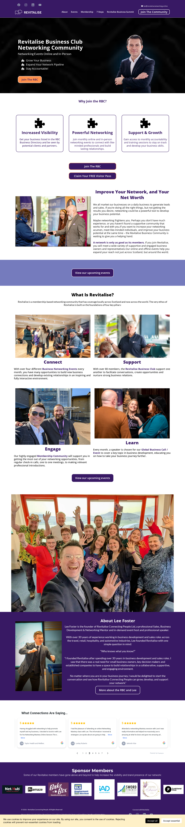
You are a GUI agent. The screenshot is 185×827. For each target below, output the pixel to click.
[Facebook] (18, 4)
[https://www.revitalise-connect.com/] (28, 12)
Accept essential (171, 820)
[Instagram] (25, 4)
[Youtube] (39, 4)
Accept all (152, 820)
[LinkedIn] (32, 4)
